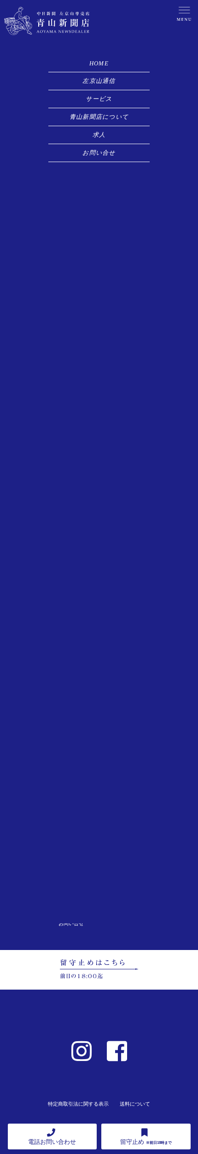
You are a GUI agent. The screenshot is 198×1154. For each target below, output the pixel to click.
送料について (135, 1104)
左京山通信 (99, 80)
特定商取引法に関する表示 (78, 1104)
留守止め (146, 1141)
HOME (99, 63)
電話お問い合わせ (52, 1141)
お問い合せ (99, 152)
